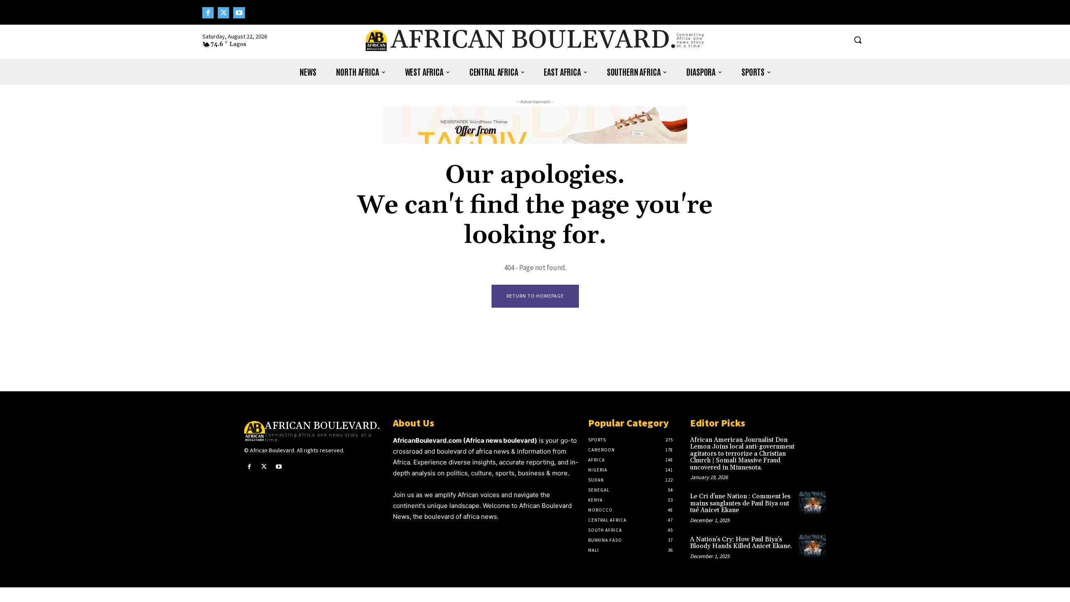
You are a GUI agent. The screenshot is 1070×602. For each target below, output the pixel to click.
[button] (858, 40)
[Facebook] (208, 12)
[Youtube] (239, 12)
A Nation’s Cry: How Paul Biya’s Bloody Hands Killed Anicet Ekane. (741, 543)
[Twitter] (223, 12)
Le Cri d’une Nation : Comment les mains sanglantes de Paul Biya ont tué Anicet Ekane (740, 503)
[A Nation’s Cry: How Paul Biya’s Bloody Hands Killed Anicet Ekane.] (812, 548)
